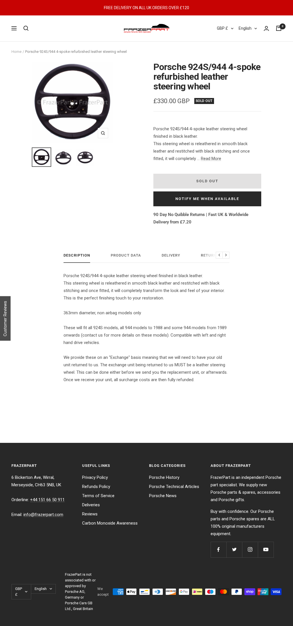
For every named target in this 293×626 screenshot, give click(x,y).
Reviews (90, 514)
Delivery (171, 255)
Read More (211, 158)
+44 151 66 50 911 (47, 499)
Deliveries (91, 504)
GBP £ (222, 28)
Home (16, 51)
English (245, 28)
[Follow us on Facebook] (218, 549)
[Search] (26, 28)
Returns (210, 255)
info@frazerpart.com (43, 514)
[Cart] (279, 28)
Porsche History (164, 477)
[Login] (266, 28)
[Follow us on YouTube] (266, 549)
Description (77, 255)
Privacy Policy (95, 477)
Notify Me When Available (207, 199)
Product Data (126, 255)
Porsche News (163, 495)
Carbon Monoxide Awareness (110, 523)
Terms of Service (98, 495)
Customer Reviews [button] (5, 318)
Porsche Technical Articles (174, 486)
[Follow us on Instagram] (250, 549)
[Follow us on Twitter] (234, 549)
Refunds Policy (96, 486)
